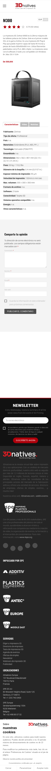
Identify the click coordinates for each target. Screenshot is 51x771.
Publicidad (7, 664)
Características (11, 124)
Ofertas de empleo (11, 655)
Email (6, 280)
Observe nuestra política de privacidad (17, 759)
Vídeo (24, 124)
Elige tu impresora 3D (12, 643)
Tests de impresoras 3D (13, 649)
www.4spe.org (26, 537)
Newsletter (7, 658)
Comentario (9, 251)
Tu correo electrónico (15, 420)
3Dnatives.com (27, 496)
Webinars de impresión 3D (14, 661)
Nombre (7, 271)
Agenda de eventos (11, 652)
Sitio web (7, 290)
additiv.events (42, 496)
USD (45, 19)
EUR (40, 19)
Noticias (34, 124)
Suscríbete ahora (25, 440)
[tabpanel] (25, 89)
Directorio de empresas (13, 646)
